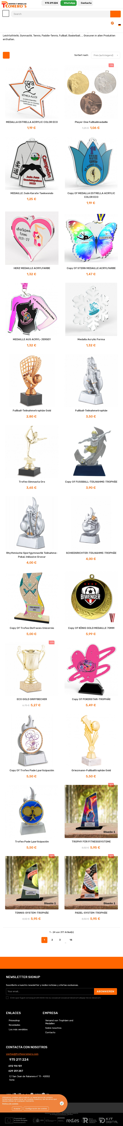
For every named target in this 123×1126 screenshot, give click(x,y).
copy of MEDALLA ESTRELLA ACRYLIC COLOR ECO (91, 195)
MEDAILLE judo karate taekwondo (31, 193)
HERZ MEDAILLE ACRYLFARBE (32, 268)
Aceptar (17, 1109)
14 (71, 940)
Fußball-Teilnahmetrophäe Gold (32, 410)
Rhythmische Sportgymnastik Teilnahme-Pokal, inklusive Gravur (31, 554)
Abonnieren (105, 991)
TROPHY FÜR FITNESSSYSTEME (91, 841)
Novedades (14, 1025)
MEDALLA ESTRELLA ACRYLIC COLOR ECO (32, 121)
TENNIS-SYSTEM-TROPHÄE (32, 912)
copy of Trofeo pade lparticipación (32, 770)
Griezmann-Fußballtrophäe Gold (91, 770)
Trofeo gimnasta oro (32, 481)
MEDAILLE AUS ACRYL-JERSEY (32, 339)
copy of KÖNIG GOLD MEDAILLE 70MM (91, 627)
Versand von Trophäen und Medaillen (59, 1022)
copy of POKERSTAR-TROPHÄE (91, 699)
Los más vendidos (18, 1029)
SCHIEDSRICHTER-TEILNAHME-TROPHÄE (91, 552)
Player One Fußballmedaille (91, 121)
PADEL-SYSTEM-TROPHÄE (91, 912)
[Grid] (6, 55)
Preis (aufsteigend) (106, 55)
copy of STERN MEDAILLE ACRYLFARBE (91, 268)
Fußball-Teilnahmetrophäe (91, 410)
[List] (13, 55)
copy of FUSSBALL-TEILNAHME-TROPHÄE (91, 481)
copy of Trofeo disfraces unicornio (32, 627)
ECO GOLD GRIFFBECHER (32, 699)
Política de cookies (10, 1104)
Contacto (50, 1032)
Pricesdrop (14, 1020)
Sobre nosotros (53, 1028)
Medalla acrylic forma (91, 339)
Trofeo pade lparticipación (32, 841)
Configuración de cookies (36, 1109)
